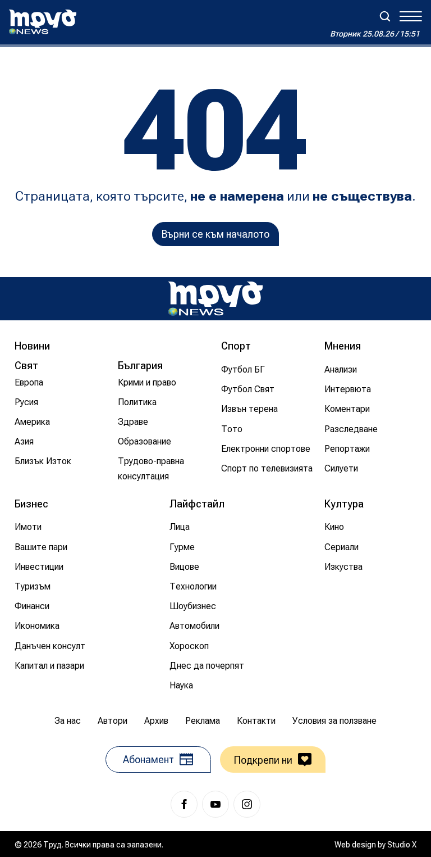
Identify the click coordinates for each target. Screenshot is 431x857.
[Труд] (215, 299)
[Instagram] (246, 804)
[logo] (42, 22)
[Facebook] (184, 804)
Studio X (401, 844)
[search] (385, 16)
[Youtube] (215, 804)
